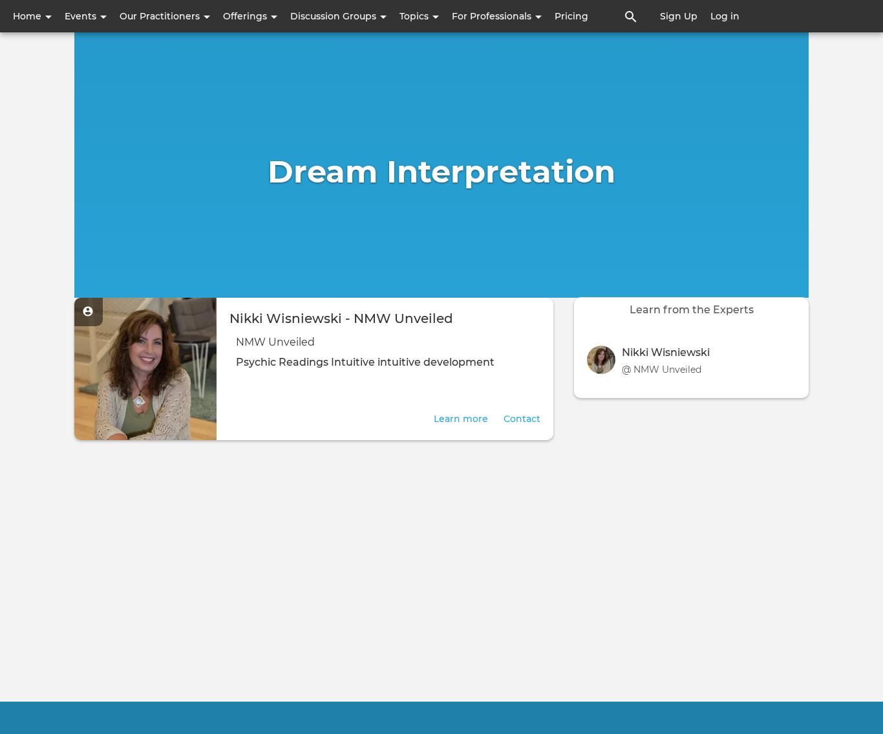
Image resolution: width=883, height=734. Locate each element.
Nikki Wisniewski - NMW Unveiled (341, 318)
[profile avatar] (604, 360)
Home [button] (28, 16)
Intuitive (353, 362)
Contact (522, 419)
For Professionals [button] (493, 16)
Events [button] (82, 16)
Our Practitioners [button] (161, 16)
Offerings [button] (246, 16)
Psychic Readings (282, 362)
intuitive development (436, 362)
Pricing (571, 16)
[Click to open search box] (631, 16)
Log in (724, 16)
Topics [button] (415, 16)
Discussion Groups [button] (334, 16)
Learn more (461, 419)
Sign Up (678, 16)
